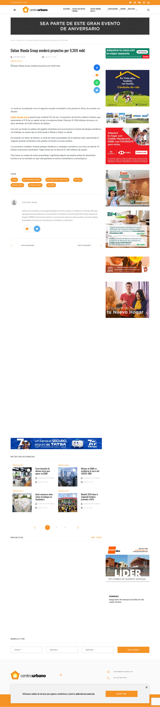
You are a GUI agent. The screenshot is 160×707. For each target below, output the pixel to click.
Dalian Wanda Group (20, 117)
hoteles (78, 179)
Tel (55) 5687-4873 (120, 677)
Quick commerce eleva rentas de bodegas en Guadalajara (44, 497)
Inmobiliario (21, 40)
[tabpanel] (56, 490)
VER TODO (96, 538)
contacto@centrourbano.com (123, 671)
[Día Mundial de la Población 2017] (79, 344)
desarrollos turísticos (57, 179)
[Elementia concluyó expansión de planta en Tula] (33, 253)
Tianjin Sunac (35, 185)
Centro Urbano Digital (95, 10)
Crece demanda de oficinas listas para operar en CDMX (42, 471)
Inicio (13, 40)
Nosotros (131, 9)
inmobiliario (17, 185)
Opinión (123, 9)
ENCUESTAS (17, 538)
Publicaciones (113, 9)
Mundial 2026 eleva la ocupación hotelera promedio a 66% (89, 497)
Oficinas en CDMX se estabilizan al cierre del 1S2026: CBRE (90, 471)
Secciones (66, 9)
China (14, 179)
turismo (51, 185)
